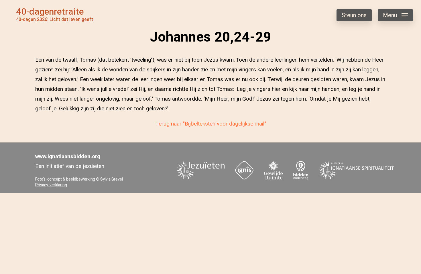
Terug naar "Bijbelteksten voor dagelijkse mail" (210, 124)
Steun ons (354, 15)
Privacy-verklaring (51, 185)
